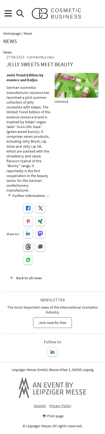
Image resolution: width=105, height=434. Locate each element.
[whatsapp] (28, 259)
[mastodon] (40, 233)
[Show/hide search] (20, 13)
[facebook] (28, 208)
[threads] (28, 246)
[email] (40, 246)
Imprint (40, 406)
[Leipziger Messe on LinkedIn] (52, 352)
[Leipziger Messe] (97, 13)
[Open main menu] (8, 13)
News (28, 33)
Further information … (30, 195)
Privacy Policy (60, 406)
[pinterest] (28, 221)
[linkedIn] (28, 233)
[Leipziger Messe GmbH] (52, 387)
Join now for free (52, 322)
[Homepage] (59, 13)
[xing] (40, 221)
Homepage (12, 33)
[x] (40, 208)
